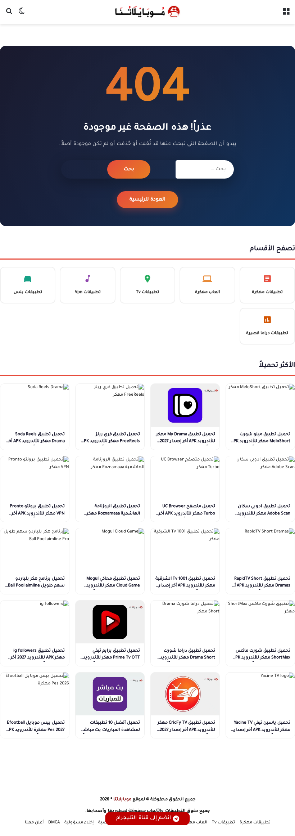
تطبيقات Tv (223, 823)
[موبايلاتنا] (147, 12)
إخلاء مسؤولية (79, 823)
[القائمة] (286, 14)
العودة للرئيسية (147, 199)
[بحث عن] (9, 14)
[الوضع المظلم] (21, 14)
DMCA (54, 823)
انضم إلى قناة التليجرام (143, 818)
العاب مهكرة (194, 823)
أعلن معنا (34, 823)
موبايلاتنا (121, 799)
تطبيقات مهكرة (255, 823)
